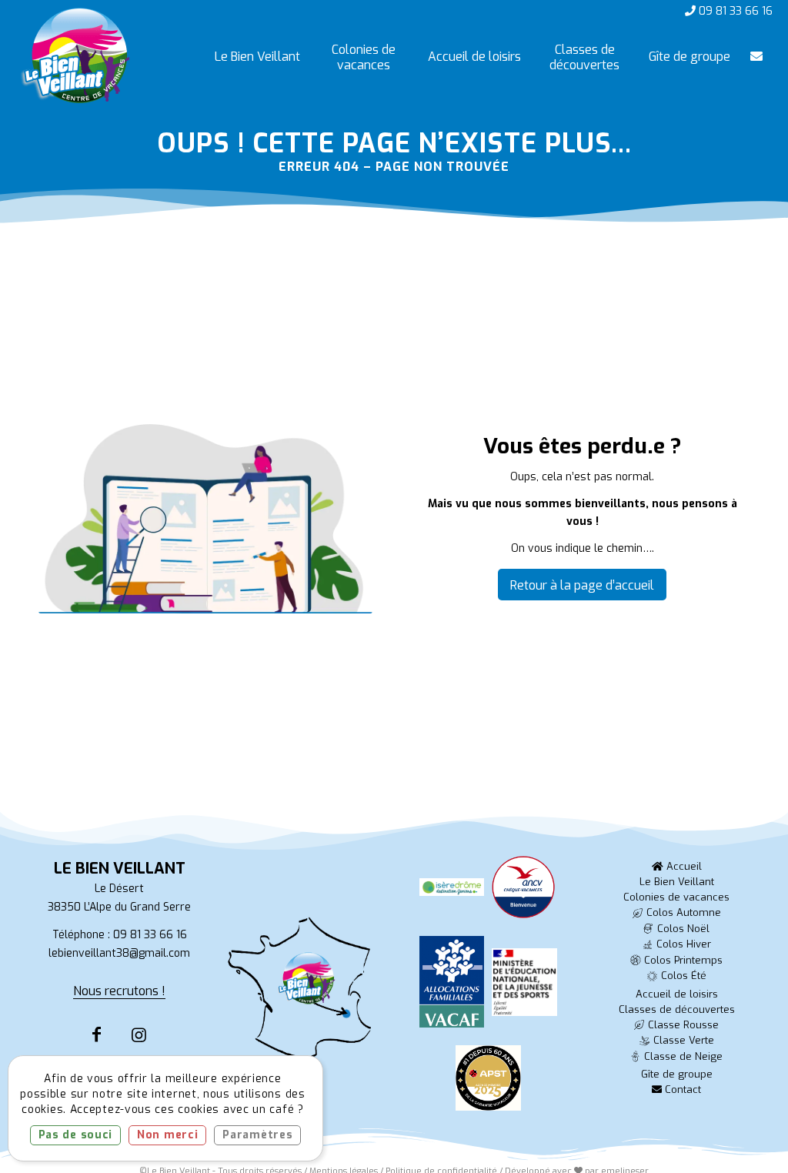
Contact (681, 1089)
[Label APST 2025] (488, 1083)
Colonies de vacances (676, 897)
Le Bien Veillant (676, 881)
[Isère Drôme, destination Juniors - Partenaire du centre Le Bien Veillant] (452, 892)
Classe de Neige (683, 1056)
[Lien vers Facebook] (96, 1034)
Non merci (167, 1135)
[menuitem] (257, 57)
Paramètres (257, 1135)
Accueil (682, 866)
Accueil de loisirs (677, 994)
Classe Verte (683, 1040)
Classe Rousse (683, 1024)
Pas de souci (75, 1135)
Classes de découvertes (677, 1009)
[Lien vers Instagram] (139, 1034)
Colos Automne (683, 912)
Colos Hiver (683, 944)
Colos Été (683, 975)
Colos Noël (683, 928)
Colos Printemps (683, 960)
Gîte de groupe (677, 1074)
